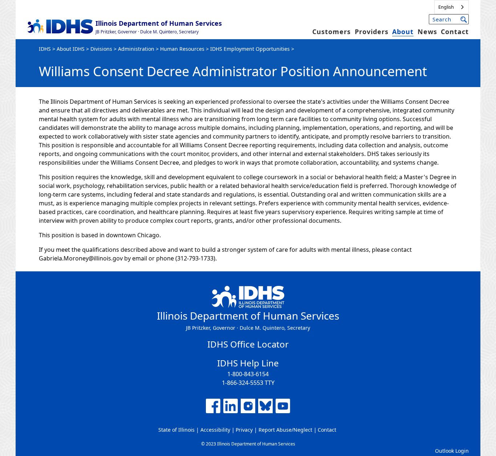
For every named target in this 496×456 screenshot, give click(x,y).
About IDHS (71, 48)
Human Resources (182, 48)
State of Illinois (176, 429)
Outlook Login (452, 450)
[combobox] (451, 7)
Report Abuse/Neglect (285, 429)
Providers (372, 31)
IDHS (45, 48)
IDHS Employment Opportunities (250, 48)
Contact (455, 31)
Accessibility (215, 429)
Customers (331, 31)
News (427, 31)
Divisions (101, 48)
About (403, 31)
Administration (136, 48)
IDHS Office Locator (248, 344)
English (446, 7)
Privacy (244, 429)
